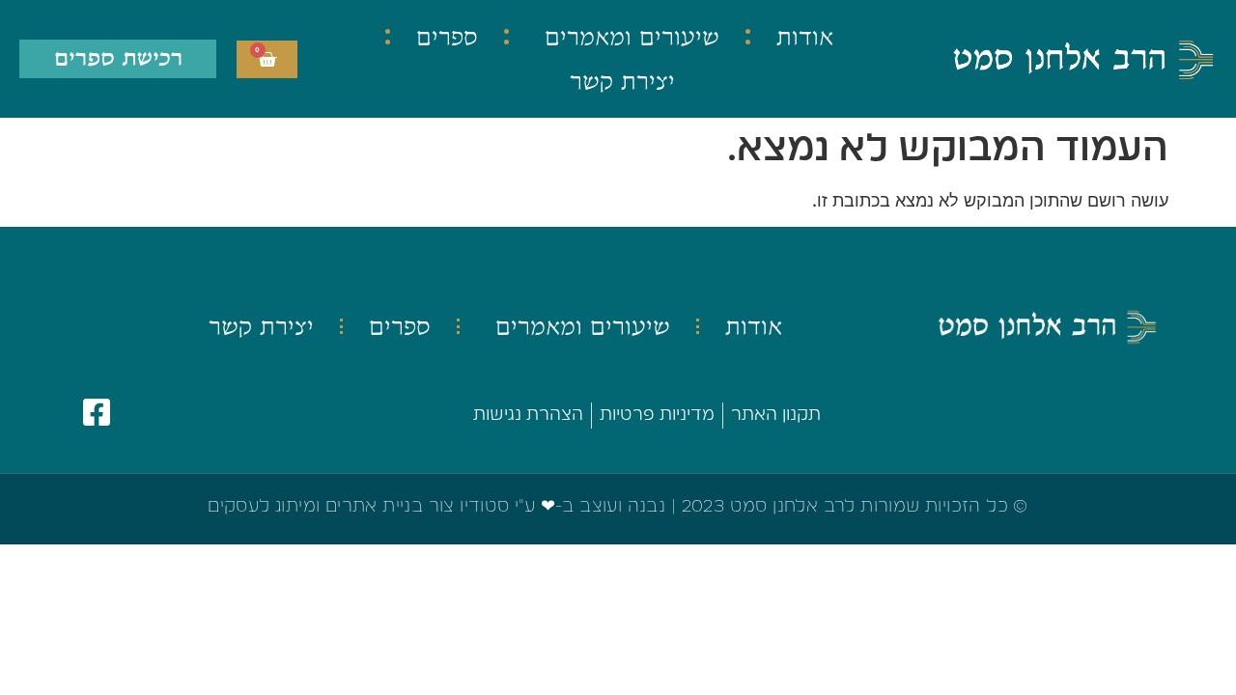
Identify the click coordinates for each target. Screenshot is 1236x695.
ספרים (447, 36)
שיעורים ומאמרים (632, 36)
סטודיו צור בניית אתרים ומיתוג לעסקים (358, 506)
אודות (804, 36)
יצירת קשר (622, 81)
